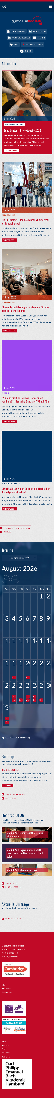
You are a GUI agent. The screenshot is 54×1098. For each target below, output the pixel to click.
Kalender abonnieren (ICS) (17, 738)
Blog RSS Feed (11, 887)
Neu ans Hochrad (34, 44)
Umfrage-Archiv (13, 919)
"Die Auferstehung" (11, 770)
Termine (41, 38)
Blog (4, 1049)
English (28, 51)
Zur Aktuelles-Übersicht (15, 528)
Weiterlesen (12, 150)
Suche (40, 7)
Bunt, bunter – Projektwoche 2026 (22, 130)
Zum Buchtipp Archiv (15, 794)
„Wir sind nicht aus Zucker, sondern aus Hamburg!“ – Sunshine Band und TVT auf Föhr (25, 399)
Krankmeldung (18, 31)
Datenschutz (7, 992)
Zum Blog (10, 883)
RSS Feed (7, 532)
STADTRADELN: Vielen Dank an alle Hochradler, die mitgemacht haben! (26, 490)
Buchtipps (6, 1052)
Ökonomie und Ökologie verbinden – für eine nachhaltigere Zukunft (25, 309)
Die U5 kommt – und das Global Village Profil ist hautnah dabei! (26, 221)
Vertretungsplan (21, 38)
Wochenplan (39, 31)
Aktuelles (5, 1045)
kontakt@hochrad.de (11, 956)
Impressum (6, 988)
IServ (16, 44)
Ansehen (7, 785)
